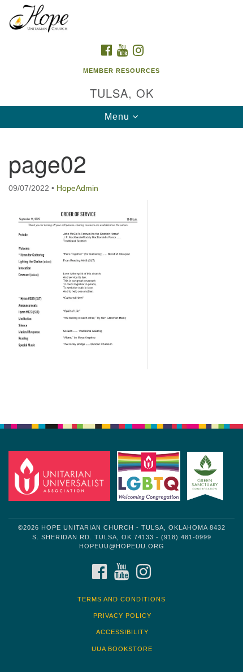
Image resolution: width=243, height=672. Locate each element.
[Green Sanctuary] (207, 476)
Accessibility (122, 632)
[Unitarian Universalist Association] (61, 476)
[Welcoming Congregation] (151, 476)
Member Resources (121, 70)
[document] (121, 270)
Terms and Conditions (121, 599)
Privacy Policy (122, 615)
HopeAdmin (77, 188)
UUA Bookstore (122, 648)
